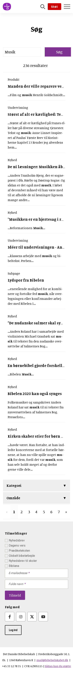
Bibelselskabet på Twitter (32, 616)
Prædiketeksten (19, 550)
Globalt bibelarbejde (22, 555)
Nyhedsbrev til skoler (23, 561)
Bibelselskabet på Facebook (9, 616)
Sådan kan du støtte (58, 666)
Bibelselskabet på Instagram (20, 616)
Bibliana (14, 566)
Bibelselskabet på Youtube (43, 616)
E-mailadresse (18, 573)
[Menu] (67, 6)
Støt (54, 6)
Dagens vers (17, 545)
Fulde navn (16, 584)
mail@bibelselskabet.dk (52, 660)
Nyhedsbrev (17, 540)
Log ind (13, 630)
